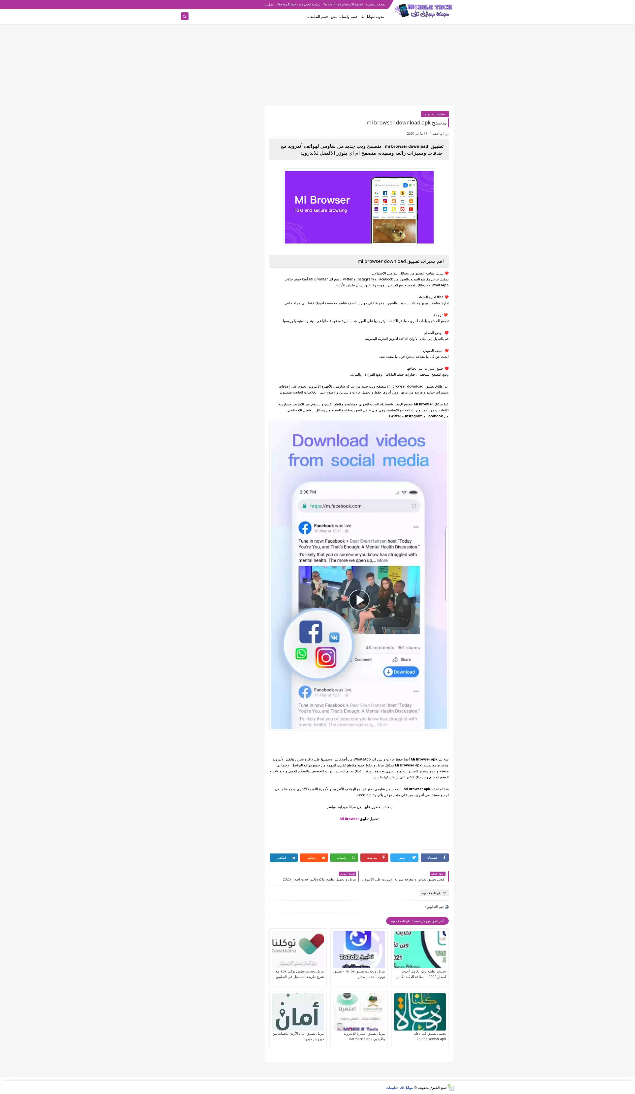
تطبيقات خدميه (435, 114)
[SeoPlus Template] (450, 1087)
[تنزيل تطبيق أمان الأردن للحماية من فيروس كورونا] (298, 1012)
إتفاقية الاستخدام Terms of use (343, 4)
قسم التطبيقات (317, 16)
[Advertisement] (317, 67)
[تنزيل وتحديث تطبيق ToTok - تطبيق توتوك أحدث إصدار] (359, 949)
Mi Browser (349, 818)
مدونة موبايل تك (372, 16)
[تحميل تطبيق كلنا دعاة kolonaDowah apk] (420, 1012)
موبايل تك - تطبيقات (399, 1087)
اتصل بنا (269, 4)
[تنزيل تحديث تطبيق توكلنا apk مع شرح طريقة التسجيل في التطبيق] (298, 949)
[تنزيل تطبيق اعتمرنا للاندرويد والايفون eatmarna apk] (359, 1012)
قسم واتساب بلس (344, 16)
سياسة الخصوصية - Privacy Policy (298, 4)
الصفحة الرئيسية (376, 4)
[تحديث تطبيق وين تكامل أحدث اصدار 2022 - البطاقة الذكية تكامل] (420, 949)
